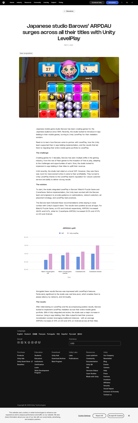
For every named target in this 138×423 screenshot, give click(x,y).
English (20, 334)
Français (42, 334)
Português (51, 334)
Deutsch (27, 334)
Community (37, 2)
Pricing (61, 2)
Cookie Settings (84, 416)
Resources (28, 2)
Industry (19, 2)
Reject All (99, 416)
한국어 (80, 334)
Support (53, 2)
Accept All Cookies (116, 416)
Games (12, 2)
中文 (58, 334)
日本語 (35, 334)
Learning (46, 2)
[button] (97, 2)
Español (64, 334)
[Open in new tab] (31, 361)
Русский (72, 334)
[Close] (129, 415)
